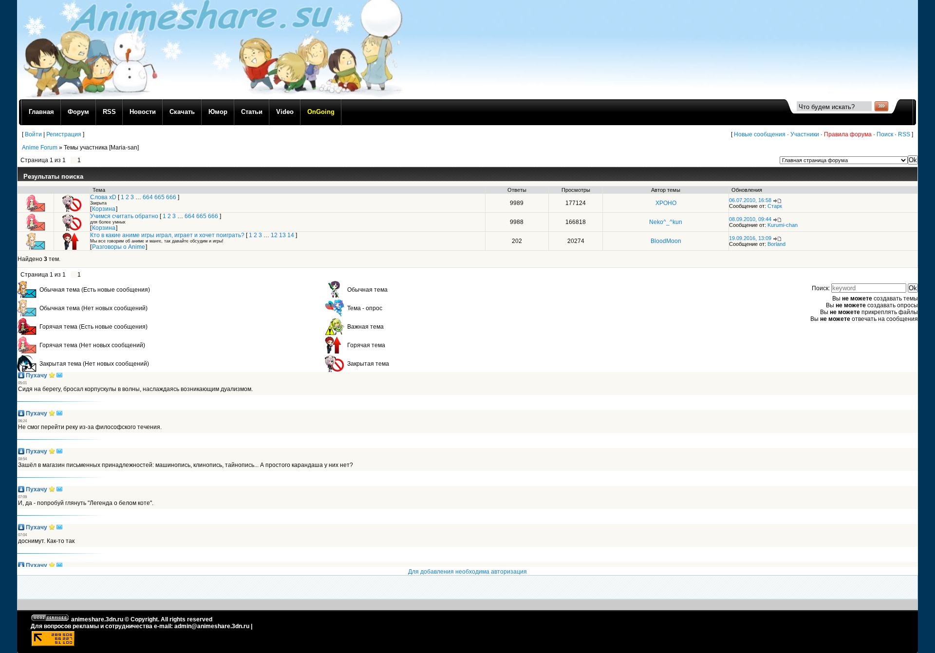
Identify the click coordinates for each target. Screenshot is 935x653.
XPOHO (665, 203)
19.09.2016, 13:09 (750, 238)
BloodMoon (666, 241)
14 (290, 235)
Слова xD (103, 197)
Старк (774, 206)
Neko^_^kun (665, 222)
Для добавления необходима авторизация (467, 571)
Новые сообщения (759, 134)
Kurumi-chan (782, 225)
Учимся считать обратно (124, 216)
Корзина (103, 208)
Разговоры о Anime (118, 246)
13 (282, 235)
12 (274, 235)
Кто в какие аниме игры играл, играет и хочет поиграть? (167, 235)
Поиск (885, 134)
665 (159, 197)
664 (148, 197)
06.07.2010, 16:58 (750, 200)
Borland (776, 244)
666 (171, 197)
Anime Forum (39, 147)
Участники (804, 134)
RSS (904, 134)
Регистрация (63, 134)
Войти (33, 134)
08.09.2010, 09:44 (750, 219)
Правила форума (848, 134)
